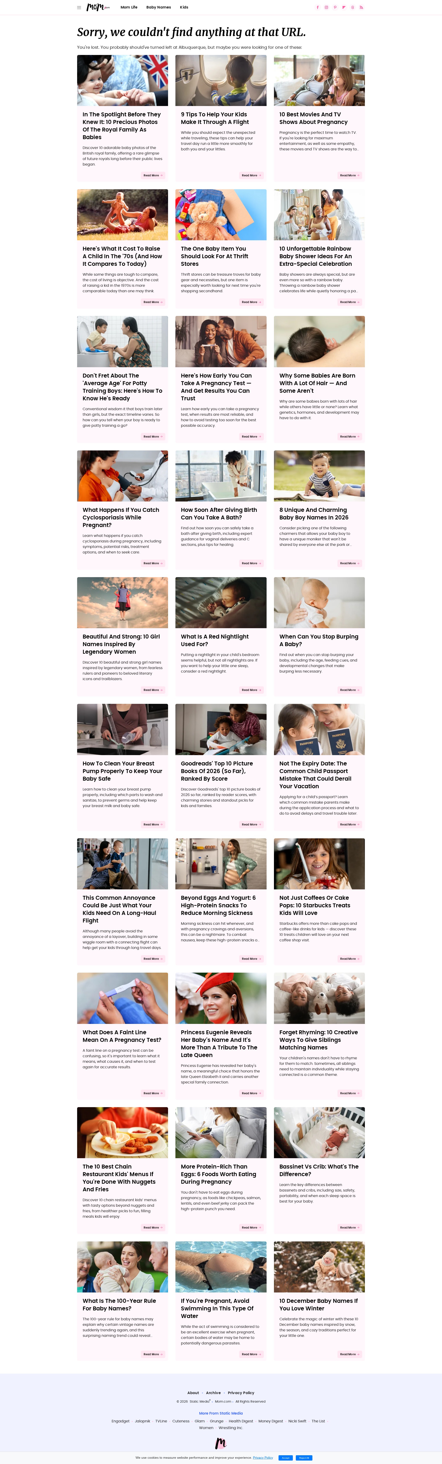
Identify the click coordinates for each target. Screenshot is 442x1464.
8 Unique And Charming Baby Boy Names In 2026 (314, 514)
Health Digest (241, 1421)
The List (318, 1421)
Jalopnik (142, 1421)
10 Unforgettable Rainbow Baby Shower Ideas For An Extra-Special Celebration (315, 256)
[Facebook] (317, 7)
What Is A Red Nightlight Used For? (215, 640)
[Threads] (352, 7)
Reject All (304, 1458)
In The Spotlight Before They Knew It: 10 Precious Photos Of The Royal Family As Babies (122, 126)
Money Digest (271, 1421)
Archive (213, 1393)
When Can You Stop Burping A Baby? (318, 640)
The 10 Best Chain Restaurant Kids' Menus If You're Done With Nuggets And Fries (119, 1178)
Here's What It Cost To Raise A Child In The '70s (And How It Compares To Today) (122, 256)
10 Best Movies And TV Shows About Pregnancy (313, 118)
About (193, 1393)
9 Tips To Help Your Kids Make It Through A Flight (215, 118)
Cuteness (180, 1421)
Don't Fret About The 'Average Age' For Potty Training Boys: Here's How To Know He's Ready (122, 387)
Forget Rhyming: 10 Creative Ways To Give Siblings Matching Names (318, 1040)
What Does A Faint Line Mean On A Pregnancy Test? (122, 1036)
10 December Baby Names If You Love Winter (318, 1305)
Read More (151, 175)
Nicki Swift (297, 1421)
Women (206, 1428)
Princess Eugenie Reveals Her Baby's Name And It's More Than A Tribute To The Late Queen (219, 1044)
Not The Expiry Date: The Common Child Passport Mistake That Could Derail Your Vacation (315, 775)
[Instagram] (326, 7)
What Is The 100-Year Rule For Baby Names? (119, 1305)
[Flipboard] (343, 7)
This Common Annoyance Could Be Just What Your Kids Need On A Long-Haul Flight (119, 909)
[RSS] (361, 7)
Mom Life (129, 7)
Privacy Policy (241, 1393)
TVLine (161, 1421)
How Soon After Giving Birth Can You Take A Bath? (219, 514)
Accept (285, 1458)
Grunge (217, 1421)
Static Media (199, 1401)
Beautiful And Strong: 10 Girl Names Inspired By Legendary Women (121, 644)
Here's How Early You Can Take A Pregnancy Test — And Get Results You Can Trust (216, 387)
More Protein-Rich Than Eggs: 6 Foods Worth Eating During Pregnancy (218, 1174)
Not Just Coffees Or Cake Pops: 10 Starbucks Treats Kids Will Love (314, 905)
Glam (200, 1421)
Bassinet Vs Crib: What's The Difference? (319, 1170)
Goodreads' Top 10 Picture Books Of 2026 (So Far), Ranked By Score (217, 771)
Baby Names (158, 7)
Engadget (121, 1421)
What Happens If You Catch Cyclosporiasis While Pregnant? (121, 517)
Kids (184, 7)
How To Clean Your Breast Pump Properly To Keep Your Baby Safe (122, 771)
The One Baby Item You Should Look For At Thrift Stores (214, 256)
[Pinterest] (335, 7)
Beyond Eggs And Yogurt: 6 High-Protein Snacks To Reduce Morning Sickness (218, 905)
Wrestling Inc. (231, 1428)
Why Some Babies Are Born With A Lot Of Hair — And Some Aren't (317, 383)
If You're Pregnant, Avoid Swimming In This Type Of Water (217, 1308)
